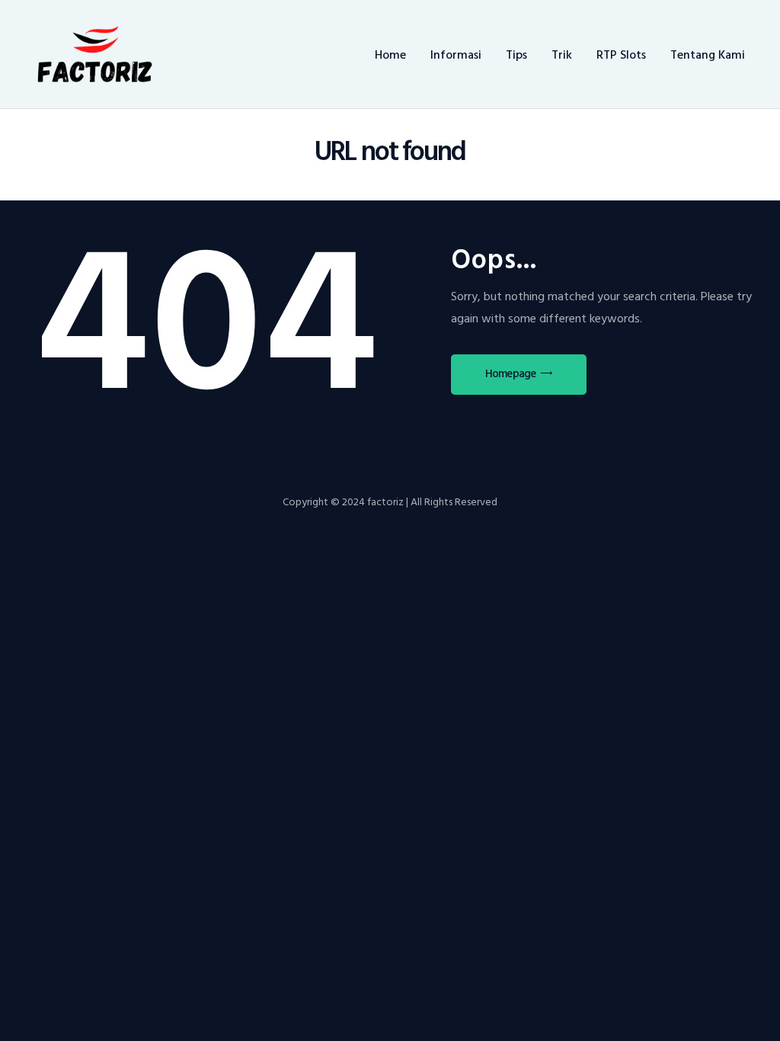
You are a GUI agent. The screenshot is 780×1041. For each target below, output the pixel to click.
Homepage (510, 373)
